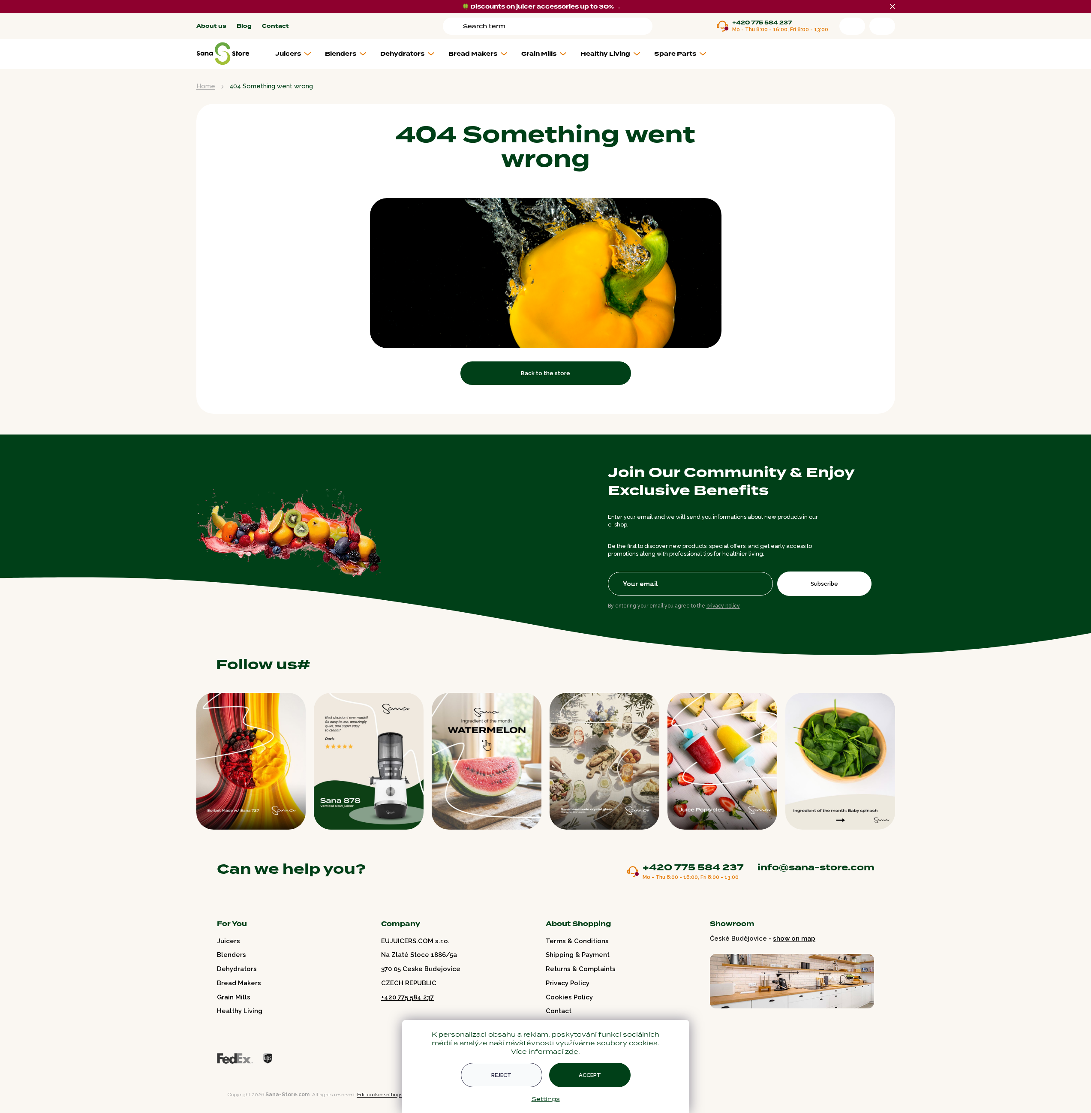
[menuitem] (296, 54)
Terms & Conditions (577, 941)
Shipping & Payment (578, 955)
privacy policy (723, 606)
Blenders (231, 955)
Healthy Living (239, 1011)
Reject (501, 1075)
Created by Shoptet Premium (214, 1094)
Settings (546, 1098)
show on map (794, 938)
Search (454, 26)
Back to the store (545, 373)
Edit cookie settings (380, 1095)
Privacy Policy (567, 983)
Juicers (228, 941)
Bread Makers (239, 983)
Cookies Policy (569, 997)
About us (211, 26)
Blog (244, 26)
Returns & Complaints (581, 969)
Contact (275, 26)
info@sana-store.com (816, 867)
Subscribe (824, 584)
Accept (590, 1075)
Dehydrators (237, 969)
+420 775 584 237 (762, 23)
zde (571, 1051)
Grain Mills (233, 997)
